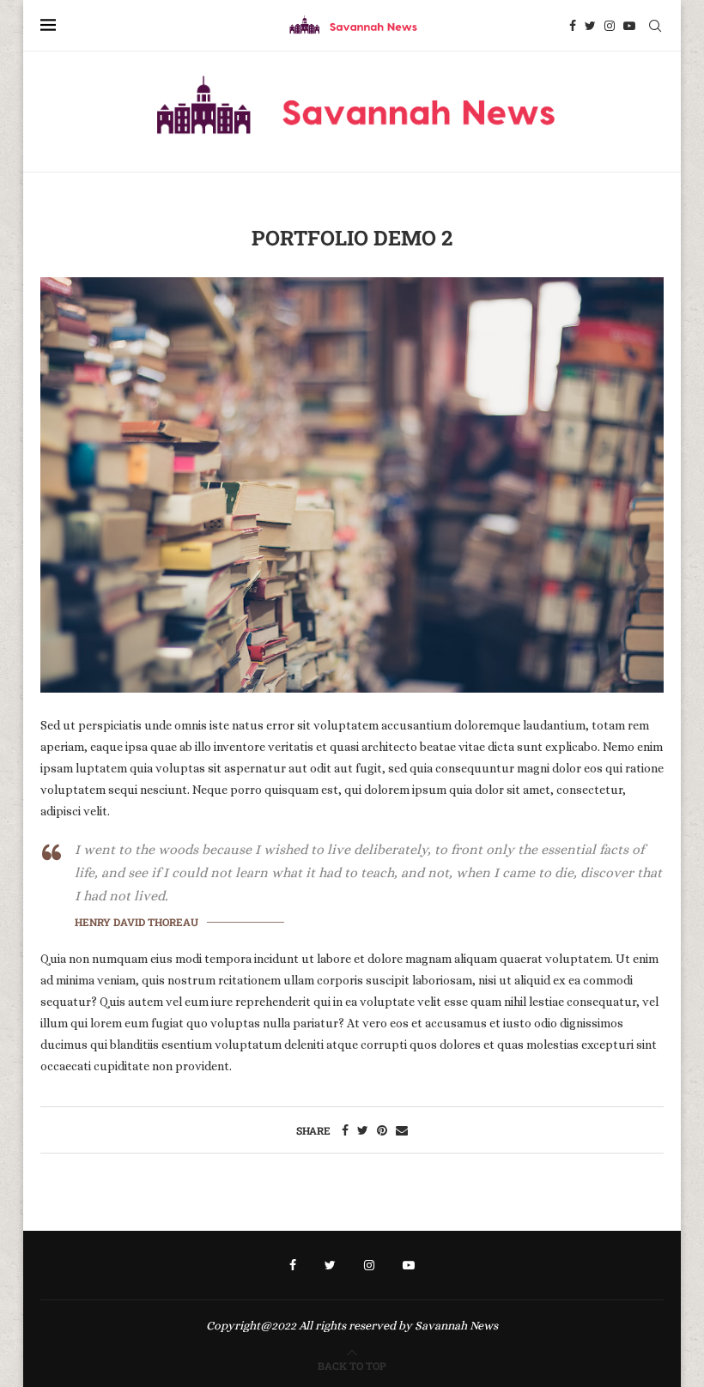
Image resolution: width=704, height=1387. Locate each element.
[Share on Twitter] (362, 1130)
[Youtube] (629, 26)
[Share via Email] (402, 1130)
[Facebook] (572, 26)
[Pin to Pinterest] (382, 1130)
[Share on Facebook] (345, 1130)
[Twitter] (590, 26)
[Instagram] (609, 26)
